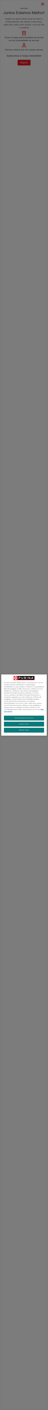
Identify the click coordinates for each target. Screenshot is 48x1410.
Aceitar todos (24, 724)
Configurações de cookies (24, 718)
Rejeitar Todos (24, 730)
